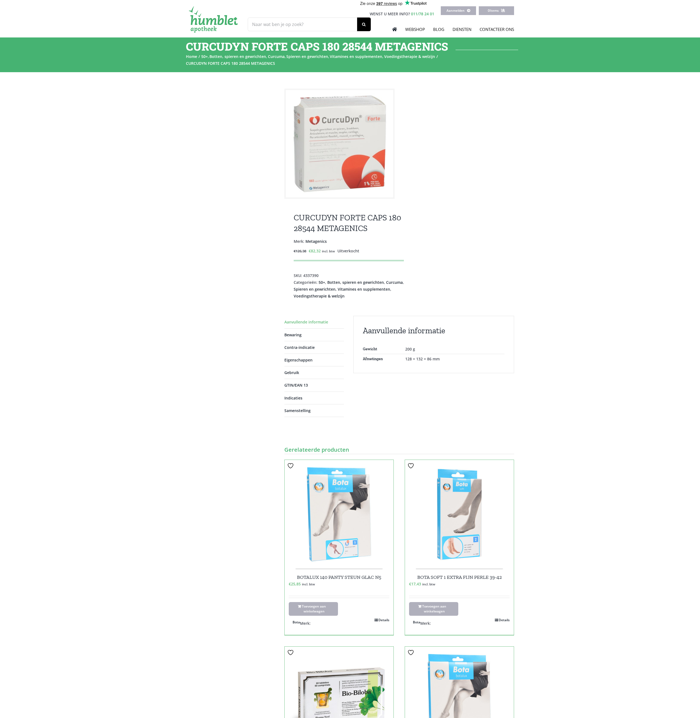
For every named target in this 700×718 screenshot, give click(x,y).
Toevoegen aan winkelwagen (314, 609)
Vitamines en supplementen (364, 289)
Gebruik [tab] (291, 372)
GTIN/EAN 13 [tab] (296, 385)
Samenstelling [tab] (297, 410)
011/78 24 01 (422, 13)
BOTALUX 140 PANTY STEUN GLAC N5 (339, 577)
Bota (296, 622)
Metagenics (316, 241)
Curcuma (394, 282)
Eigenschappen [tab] (298, 360)
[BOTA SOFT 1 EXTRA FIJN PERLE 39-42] (459, 514)
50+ (322, 282)
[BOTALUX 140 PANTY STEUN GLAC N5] (339, 514)
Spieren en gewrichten (315, 289)
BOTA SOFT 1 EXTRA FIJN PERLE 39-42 (459, 577)
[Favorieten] (291, 465)
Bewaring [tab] (293, 334)
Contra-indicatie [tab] (299, 347)
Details (383, 620)
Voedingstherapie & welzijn (319, 296)
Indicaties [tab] (293, 398)
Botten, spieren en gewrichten (355, 282)
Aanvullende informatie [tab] (306, 322)
